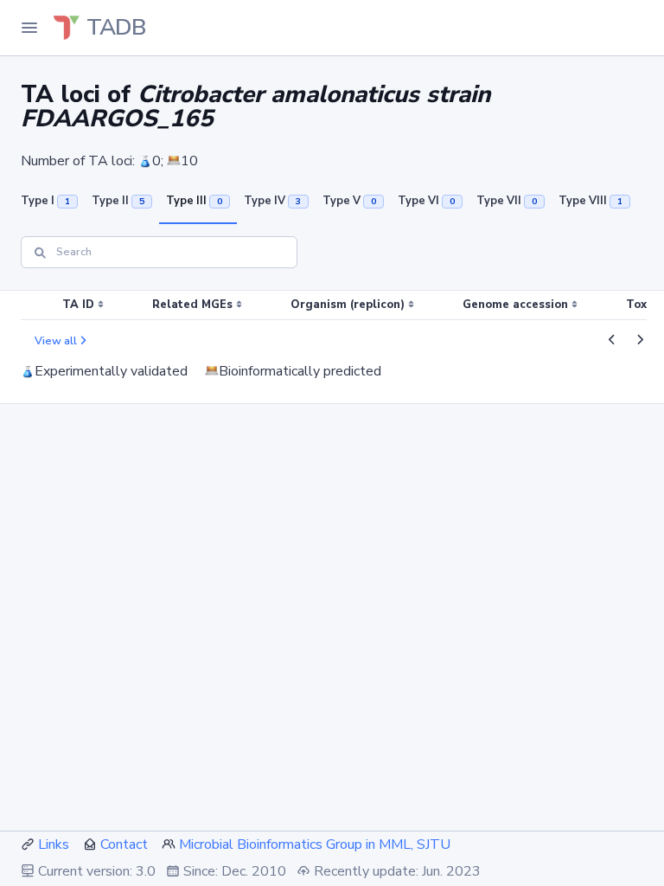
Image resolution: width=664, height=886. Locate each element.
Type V (349, 201)
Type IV (272, 201)
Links (53, 844)
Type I (45, 201)
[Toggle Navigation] (29, 27)
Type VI (426, 201)
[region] (332, 305)
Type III (194, 201)
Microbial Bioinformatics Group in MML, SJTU (314, 844)
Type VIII (590, 201)
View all (56, 341)
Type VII (506, 201)
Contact (124, 844)
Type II (118, 201)
